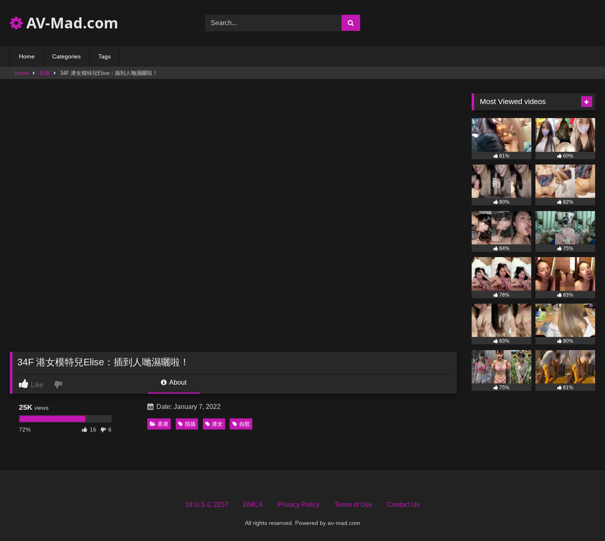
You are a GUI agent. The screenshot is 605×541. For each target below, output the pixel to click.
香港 (44, 73)
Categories (66, 56)
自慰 (244, 424)
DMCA (253, 504)
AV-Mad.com (70, 23)
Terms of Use (353, 504)
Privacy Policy (298, 504)
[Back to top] (579, 516)
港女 (217, 424)
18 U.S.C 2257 (206, 504)
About (177, 382)
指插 (190, 424)
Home (27, 56)
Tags (104, 56)
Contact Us (403, 504)
